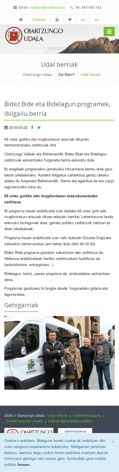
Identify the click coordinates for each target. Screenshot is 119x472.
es (96, 19)
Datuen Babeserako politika (70, 420)
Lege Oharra (58, 415)
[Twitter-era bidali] (39, 127)
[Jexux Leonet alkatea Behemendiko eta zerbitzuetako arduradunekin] (59, 353)
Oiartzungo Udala (37, 74)
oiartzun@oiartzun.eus (47, 7)
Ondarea (39, 19)
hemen (23, 464)
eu (83, 19)
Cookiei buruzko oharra (24, 420)
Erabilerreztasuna (87, 415)
